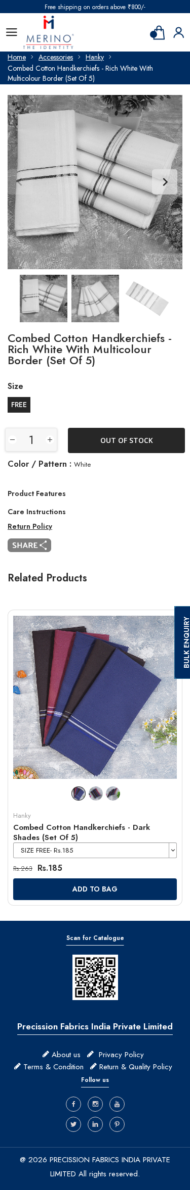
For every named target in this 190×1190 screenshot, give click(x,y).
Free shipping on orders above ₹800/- (95, 7)
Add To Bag (95, 889)
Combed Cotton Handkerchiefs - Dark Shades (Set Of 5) (81, 832)
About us (66, 1054)
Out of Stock (126, 440)
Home (17, 57)
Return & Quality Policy (135, 1066)
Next (164, 181)
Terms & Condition (53, 1066)
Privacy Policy (121, 1054)
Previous (20, 181)
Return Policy (30, 526)
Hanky (95, 57)
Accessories (56, 57)
